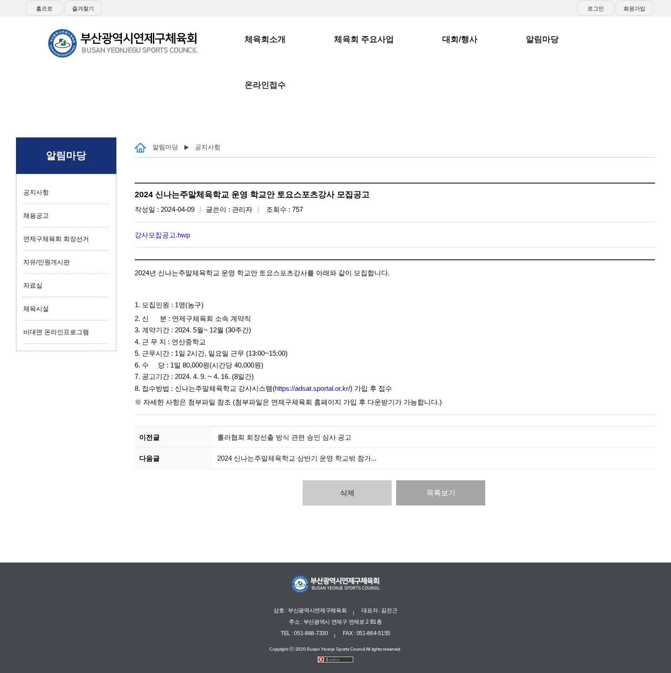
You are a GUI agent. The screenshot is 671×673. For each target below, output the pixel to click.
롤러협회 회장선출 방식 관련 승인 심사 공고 (284, 437)
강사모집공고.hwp (162, 235)
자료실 (32, 285)
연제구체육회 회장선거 (56, 238)
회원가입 (634, 8)
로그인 (595, 8)
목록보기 (441, 493)
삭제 (347, 493)
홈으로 (44, 8)
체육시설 (36, 308)
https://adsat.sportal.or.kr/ (312, 388)
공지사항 (36, 192)
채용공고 (36, 215)
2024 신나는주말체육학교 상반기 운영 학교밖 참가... (297, 458)
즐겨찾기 (83, 8)
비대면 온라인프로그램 (56, 332)
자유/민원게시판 (46, 262)
